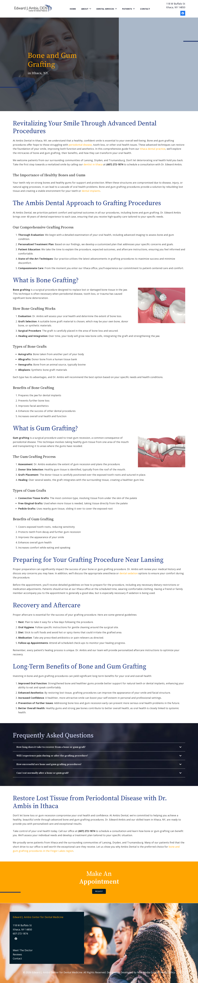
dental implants (91, 190)
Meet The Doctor (23, 950)
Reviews (17, 954)
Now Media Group (147, 972)
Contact (17, 958)
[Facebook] (182, 13)
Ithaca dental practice (152, 148)
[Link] (33, 8)
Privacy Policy (167, 972)
